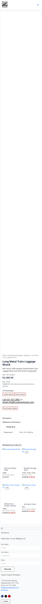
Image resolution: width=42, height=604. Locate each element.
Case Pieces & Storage (15, 355)
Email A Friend (20, 394)
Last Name (4, 552)
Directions (4, 590)
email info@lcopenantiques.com (18, 402)
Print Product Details (10, 408)
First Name (4, 544)
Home (4, 355)
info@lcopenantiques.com (10, 588)
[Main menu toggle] (38, 5)
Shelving (26, 355)
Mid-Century (30, 384)
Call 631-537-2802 (11, 399)
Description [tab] (6, 418)
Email (3, 560)
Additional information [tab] (11, 422)
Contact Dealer (8, 394)
